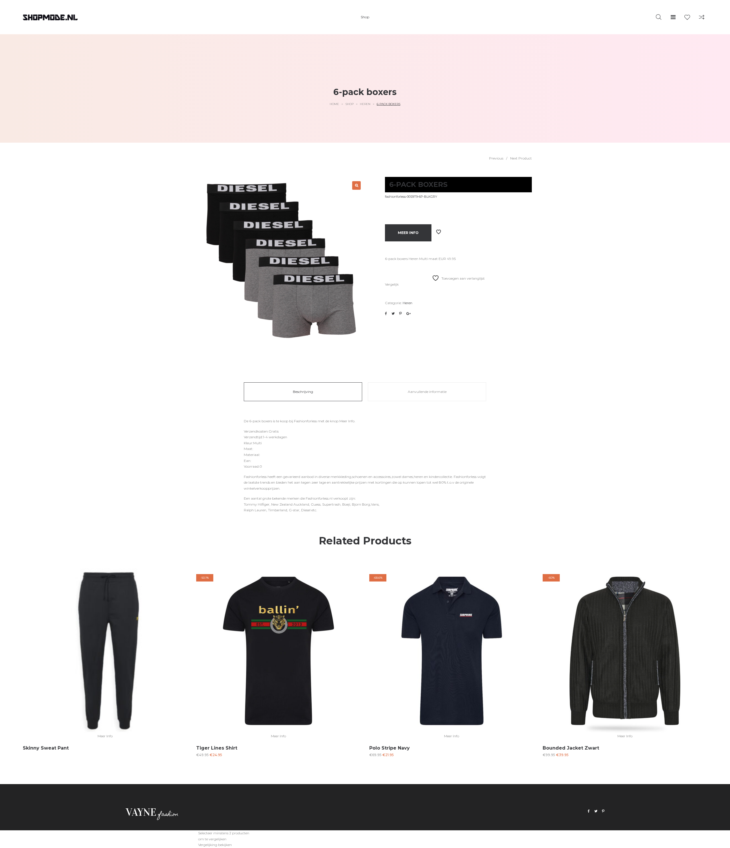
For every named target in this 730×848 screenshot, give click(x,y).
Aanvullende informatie (427, 391)
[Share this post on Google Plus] (408, 313)
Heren (365, 104)
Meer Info (408, 233)
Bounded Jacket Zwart (571, 748)
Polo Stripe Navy (389, 748)
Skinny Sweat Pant (46, 748)
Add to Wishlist (438, 232)
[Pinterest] (603, 811)
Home (334, 104)
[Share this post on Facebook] (386, 313)
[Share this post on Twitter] (393, 313)
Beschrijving (303, 391)
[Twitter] (595, 811)
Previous (496, 158)
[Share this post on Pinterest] (400, 313)
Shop (349, 104)
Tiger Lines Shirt (216, 748)
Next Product (521, 158)
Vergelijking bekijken (215, 845)
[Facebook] (589, 811)
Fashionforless (305, 421)
